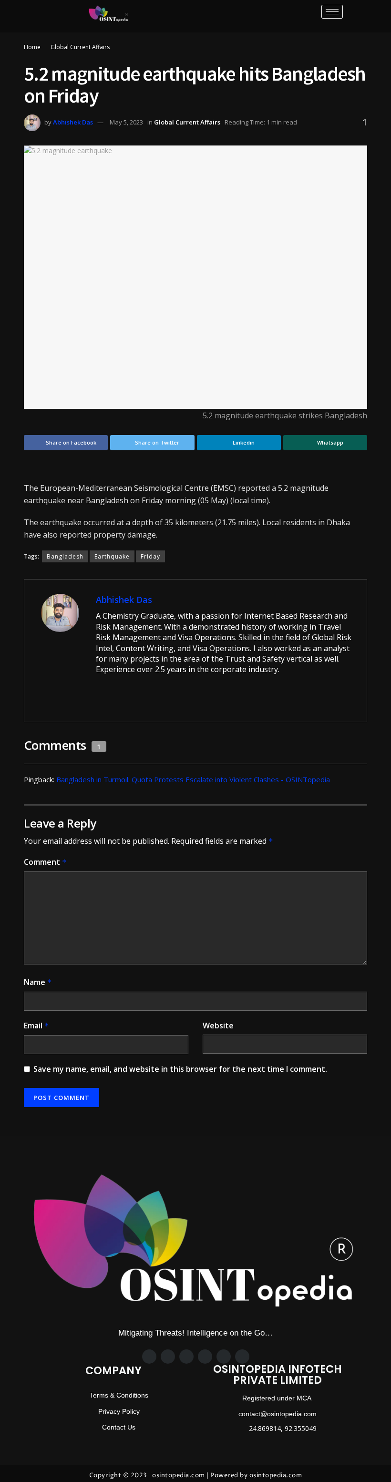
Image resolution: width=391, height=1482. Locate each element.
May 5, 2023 (126, 122)
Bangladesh (65, 556)
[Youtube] (242, 1356)
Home (32, 47)
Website (218, 1025)
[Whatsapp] (205, 1356)
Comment (45, 862)
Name (38, 982)
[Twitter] (168, 1356)
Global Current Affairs (80, 47)
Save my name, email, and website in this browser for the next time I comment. (180, 1069)
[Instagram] (186, 1356)
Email (36, 1025)
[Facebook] (149, 1356)
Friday (150, 556)
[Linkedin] (223, 1356)
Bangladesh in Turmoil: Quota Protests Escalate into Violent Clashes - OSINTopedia (193, 779)
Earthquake (112, 556)
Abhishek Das (73, 122)
